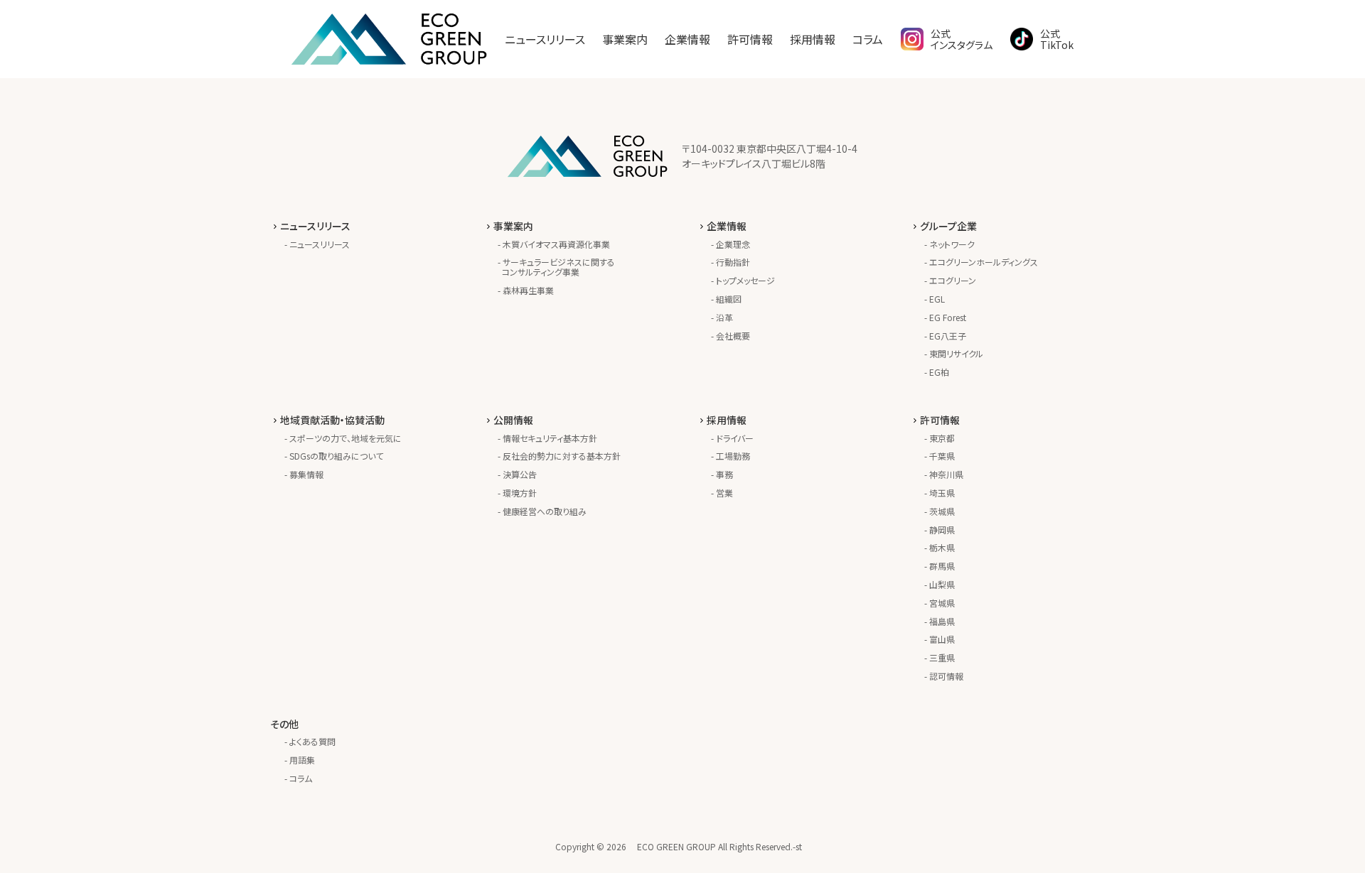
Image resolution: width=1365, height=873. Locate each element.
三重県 (942, 657)
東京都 (942, 438)
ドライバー (735, 438)
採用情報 (812, 39)
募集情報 (306, 474)
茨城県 (942, 511)
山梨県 (942, 584)
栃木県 (942, 547)
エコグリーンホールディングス (983, 262)
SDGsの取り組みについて (336, 456)
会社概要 (733, 336)
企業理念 (733, 244)
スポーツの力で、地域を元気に (345, 438)
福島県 (942, 621)
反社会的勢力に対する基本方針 (562, 456)
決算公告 (520, 474)
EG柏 (939, 372)
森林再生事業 (528, 290)
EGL (937, 299)
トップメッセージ (745, 280)
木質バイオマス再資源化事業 (556, 244)
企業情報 (687, 39)
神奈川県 (946, 474)
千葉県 (942, 456)
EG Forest (947, 317)
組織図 (729, 299)
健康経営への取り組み (545, 511)
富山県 (942, 639)
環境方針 (520, 493)
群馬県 (942, 566)
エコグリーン (952, 280)
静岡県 (942, 530)
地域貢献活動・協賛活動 (332, 420)
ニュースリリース (545, 39)
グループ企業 (948, 226)
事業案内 (625, 39)
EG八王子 (947, 336)
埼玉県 (942, 493)
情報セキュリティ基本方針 (550, 438)
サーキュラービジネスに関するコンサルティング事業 (558, 267)
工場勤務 (733, 456)
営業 (724, 493)
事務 (724, 474)
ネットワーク (952, 244)
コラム (867, 39)
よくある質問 (312, 741)
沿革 (724, 317)
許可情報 (750, 39)
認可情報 (946, 676)
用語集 (302, 760)
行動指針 (733, 262)
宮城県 (942, 603)
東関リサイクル (956, 353)
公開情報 (513, 420)
